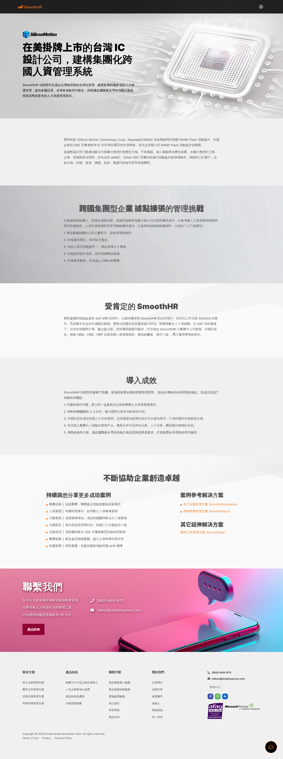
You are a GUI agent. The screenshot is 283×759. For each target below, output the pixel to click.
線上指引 (114, 703)
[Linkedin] (225, 696)
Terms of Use (30, 738)
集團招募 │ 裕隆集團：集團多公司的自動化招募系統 (85, 504)
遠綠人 (156, 703)
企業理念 (157, 682)
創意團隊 (157, 696)
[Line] (218, 696)
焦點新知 (157, 710)
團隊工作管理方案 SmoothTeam (202, 532)
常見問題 (114, 710)
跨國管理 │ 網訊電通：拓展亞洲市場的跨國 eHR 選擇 (85, 546)
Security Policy (63, 738)
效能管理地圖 (74, 703)
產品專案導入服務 (119, 682)
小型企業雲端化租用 (78, 689)
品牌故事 (157, 689)
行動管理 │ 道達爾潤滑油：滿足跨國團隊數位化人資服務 (88, 518)
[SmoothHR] (31, 7)
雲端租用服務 (117, 696)
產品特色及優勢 (75, 696)
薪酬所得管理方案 (33, 703)
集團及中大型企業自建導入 (82, 682)
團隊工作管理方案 (33, 689)
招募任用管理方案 (33, 696)
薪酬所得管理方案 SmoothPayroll (206, 511)
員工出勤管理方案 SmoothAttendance (210, 504)
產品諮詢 (33, 629)
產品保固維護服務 (119, 689)
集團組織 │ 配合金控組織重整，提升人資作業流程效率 (86, 539)
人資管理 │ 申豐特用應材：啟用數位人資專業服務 (83, 511)
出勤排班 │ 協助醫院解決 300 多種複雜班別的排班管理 (87, 532)
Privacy (46, 738)
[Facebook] (210, 696)
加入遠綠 (157, 717)
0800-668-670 (110, 600)
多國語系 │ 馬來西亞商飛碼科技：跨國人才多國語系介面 (88, 525)
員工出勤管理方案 (33, 682)
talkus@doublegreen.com (119, 610)
